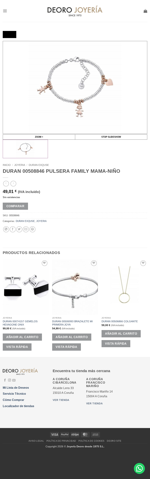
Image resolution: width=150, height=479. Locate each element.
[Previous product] (13, 183)
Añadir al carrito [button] (22, 337)
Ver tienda (61, 400)
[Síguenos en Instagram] (9, 380)
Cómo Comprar (13, 399)
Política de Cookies (91, 441)
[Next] (147, 308)
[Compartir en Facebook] (13, 229)
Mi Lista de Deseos (16, 387)
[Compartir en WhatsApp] (6, 229)
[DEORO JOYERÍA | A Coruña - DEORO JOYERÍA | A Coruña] (75, 10)
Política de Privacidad (61, 441)
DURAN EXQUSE (39, 165)
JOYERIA (19, 165)
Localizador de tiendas (18, 406)
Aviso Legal (36, 441)
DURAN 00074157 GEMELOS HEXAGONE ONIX (20, 323)
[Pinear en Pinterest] (32, 229)
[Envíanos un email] (13, 380)
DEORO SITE (114, 441)
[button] (5, 10)
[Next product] (6, 183)
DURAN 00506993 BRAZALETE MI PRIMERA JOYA (72, 323)
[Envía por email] (26, 229)
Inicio (7, 165)
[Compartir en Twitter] (19, 229)
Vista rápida (17, 346)
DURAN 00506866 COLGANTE (120, 321)
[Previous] (3, 308)
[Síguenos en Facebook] (4, 380)
